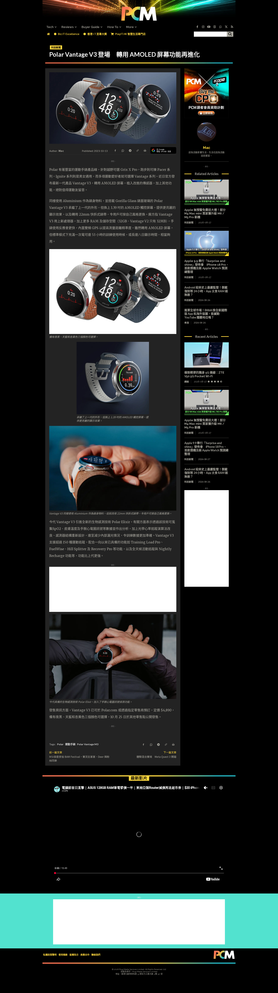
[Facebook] (197, 27)
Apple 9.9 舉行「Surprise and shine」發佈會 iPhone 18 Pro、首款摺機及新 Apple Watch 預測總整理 (206, 266)
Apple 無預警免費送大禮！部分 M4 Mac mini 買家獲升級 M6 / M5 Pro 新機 (205, 213)
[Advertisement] (139, 589)
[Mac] (206, 132)
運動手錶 (70, 744)
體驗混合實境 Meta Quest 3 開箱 (156, 757)
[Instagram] (203, 27)
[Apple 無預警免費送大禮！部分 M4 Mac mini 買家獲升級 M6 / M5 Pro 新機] (206, 192)
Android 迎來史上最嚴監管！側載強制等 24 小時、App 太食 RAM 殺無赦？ (206, 291)
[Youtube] (209, 27)
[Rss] (232, 27)
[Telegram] (130, 150)
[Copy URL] (137, 150)
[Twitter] (226, 27)
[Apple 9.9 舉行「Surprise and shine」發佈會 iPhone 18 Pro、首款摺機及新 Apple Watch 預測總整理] (206, 243)
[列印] (145, 150)
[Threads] (215, 27)
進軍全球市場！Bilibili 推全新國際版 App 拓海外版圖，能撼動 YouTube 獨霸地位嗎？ (205, 313)
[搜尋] (230, 34)
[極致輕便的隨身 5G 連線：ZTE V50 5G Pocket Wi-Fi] (206, 355)
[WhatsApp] (122, 150)
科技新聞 (56, 47)
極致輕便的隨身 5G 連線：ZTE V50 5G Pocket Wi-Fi (204, 374)
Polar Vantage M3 (87, 744)
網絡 (186, 381)
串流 (186, 322)
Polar (60, 744)
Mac (61, 150)
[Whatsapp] (220, 27)
